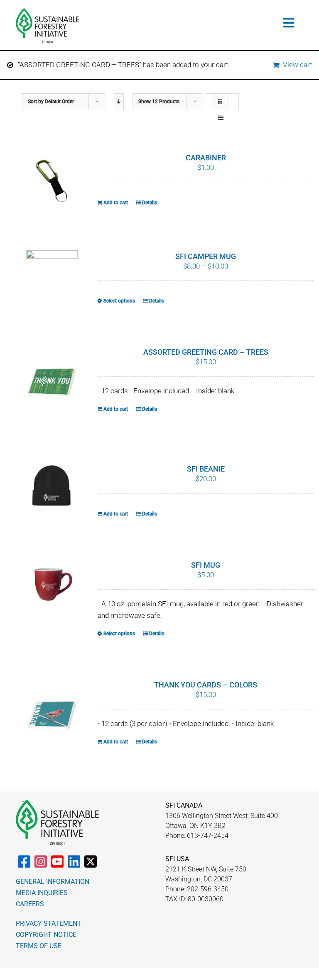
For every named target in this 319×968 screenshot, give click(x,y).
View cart (297, 64)
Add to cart (115, 203)
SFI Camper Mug (205, 256)
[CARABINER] (52, 180)
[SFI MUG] (52, 587)
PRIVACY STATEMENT (48, 923)
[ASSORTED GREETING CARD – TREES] (52, 383)
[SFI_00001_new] (47, 11)
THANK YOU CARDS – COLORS (205, 684)
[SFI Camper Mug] (52, 269)
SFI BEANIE (206, 469)
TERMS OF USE (38, 946)
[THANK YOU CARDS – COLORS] (52, 716)
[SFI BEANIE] (52, 486)
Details (149, 203)
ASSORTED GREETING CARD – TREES (205, 352)
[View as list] (220, 118)
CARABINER (206, 157)
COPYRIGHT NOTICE (46, 935)
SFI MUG (205, 565)
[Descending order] (119, 101)
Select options (119, 301)
